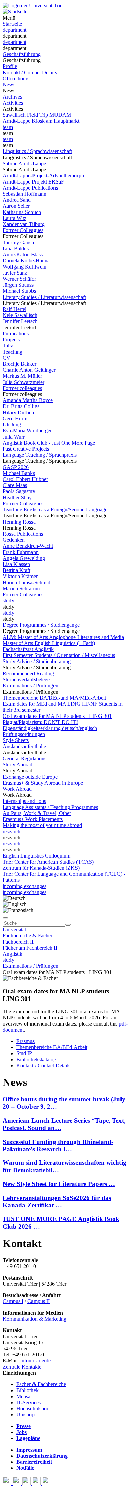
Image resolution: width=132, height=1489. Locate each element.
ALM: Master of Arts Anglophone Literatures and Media (63, 637)
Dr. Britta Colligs (21, 406)
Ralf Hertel (14, 309)
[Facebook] (8, 1483)
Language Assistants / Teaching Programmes (50, 807)
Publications (16, 333)
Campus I (13, 1301)
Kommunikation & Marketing (34, 1319)
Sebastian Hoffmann (24, 194)
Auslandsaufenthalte (24, 746)
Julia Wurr (14, 437)
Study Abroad (17, 764)
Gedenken (14, 540)
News (9, 84)
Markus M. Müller (22, 376)
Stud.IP (24, 1053)
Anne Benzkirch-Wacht (28, 546)
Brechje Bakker (19, 364)
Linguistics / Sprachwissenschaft (37, 151)
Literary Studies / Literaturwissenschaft (44, 297)
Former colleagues (22, 388)
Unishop (25, 1414)
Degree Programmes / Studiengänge (41, 625)
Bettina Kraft (16, 570)
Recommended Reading (28, 673)
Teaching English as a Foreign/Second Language (55, 509)
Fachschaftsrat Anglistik (28, 649)
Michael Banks (19, 473)
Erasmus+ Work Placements (33, 819)
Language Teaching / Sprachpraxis (40, 455)
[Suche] (5, 918)
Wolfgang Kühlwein (24, 267)
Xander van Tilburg (24, 224)
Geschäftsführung (22, 54)
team (8, 127)
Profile (10, 66)
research (11, 831)
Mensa (23, 1396)
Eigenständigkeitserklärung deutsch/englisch (50, 728)
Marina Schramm (21, 588)
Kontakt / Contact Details (30, 72)
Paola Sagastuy (19, 491)
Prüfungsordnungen (24, 734)
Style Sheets (16, 740)
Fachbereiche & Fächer (27, 935)
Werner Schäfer (19, 279)
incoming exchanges (24, 886)
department (14, 30)
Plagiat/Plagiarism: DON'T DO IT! (40, 722)
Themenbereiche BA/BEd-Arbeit (51, 1047)
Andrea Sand (17, 200)
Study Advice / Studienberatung (37, 661)
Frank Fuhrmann (21, 552)
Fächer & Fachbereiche (41, 1384)
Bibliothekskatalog (36, 1059)
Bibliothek (27, 1390)
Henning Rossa (19, 522)
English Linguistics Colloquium (36, 856)
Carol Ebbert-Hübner (25, 479)
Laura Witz (14, 218)
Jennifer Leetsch (20, 321)
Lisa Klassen (16, 564)
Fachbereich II (18, 942)
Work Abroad (17, 789)
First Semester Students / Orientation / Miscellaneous (59, 655)
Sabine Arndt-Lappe (24, 163)
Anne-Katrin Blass (23, 254)
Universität (14, 929)
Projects (11, 339)
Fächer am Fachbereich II (30, 948)
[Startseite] (33, 5)
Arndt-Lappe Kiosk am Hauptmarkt (41, 121)
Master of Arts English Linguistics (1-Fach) (49, 643)
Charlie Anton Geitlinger (29, 370)
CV (6, 358)
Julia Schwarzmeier (23, 382)
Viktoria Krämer (20, 576)
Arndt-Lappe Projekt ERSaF (33, 182)
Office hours (16, 78)
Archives (12, 97)
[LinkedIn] (46, 1483)
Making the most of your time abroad (42, 825)
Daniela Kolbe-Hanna (26, 260)
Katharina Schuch (22, 212)
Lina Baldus (16, 248)
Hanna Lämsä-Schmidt (27, 582)
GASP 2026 (16, 467)
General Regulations (24, 758)
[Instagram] (37, 1483)
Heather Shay (17, 497)
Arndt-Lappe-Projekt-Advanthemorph (43, 175)
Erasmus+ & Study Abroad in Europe (43, 783)
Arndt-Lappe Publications (30, 188)
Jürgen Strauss (18, 285)
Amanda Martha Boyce (28, 400)
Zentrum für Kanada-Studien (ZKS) (41, 868)
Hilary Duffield (19, 412)
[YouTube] (27, 1483)
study (8, 600)
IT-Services (28, 1402)
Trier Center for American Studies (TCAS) (48, 862)
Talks (8, 345)
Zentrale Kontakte (22, 1367)
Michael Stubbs (19, 291)
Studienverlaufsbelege (26, 679)
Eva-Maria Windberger (27, 430)
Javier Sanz (15, 273)
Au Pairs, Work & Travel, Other (37, 813)
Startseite (12, 24)
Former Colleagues (23, 230)
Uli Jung (12, 424)
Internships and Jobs (24, 801)
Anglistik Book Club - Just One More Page (49, 443)
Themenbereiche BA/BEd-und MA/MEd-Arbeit (54, 698)
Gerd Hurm (15, 418)
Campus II (38, 1301)
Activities (13, 103)
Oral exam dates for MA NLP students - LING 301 (57, 716)
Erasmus (25, 1041)
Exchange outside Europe (30, 777)
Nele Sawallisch (20, 315)
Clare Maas (15, 485)
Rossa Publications (23, 534)
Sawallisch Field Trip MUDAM (37, 115)
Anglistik (12, 954)
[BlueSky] (17, 1483)
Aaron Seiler (16, 206)
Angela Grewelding (24, 558)
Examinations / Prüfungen (30, 686)
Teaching (12, 352)
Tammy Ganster (20, 242)
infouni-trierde (35, 1361)
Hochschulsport (33, 1408)
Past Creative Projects (26, 449)
